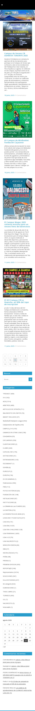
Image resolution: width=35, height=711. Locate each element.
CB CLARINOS (7, 440)
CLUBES (5, 448)
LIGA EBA (6, 526)
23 (30, 637)
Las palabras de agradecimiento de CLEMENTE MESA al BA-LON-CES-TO (17, 690)
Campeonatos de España (11, 425)
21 (22, 637)
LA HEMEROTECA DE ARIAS (12, 514)
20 (17, 637)
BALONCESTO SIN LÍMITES (12, 413)
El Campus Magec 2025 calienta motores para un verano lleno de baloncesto (17, 224)
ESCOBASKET (7, 463)
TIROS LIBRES (8, 592)
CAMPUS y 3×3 (8, 429)
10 (10, 360)
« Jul (4, 647)
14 (5, 364)
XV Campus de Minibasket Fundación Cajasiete (16, 141)
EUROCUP (6, 471)
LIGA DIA (6, 522)
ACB (4, 401)
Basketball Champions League (13, 421)
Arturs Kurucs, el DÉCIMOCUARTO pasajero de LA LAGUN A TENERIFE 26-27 (17, 675)
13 (26, 360)
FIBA (4, 487)
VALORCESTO (7, 603)
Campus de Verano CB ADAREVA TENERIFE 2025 (16, 54)
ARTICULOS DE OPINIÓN (11, 409)
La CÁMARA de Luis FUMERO (12, 506)
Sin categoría (7, 584)
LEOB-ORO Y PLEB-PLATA (12, 518)
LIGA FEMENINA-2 (9, 533)
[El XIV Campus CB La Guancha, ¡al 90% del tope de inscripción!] (17, 282)
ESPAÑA (5, 467)
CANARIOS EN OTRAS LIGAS (12, 432)
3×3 (4, 397)
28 (22, 641)
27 (17, 641)
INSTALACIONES (8, 498)
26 (13, 641)
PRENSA (5, 561)
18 (9, 637)
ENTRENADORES (8, 460)
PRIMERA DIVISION (9, 564)
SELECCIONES (7, 576)
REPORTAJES (7, 568)
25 (9, 641)
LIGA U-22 (6, 537)
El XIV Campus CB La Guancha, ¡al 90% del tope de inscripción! (16, 302)
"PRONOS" (6, 394)
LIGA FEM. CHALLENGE (10, 529)
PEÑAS (5, 557)
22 (26, 637)
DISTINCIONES (8, 456)
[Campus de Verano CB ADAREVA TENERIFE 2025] (17, 36)
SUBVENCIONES (8, 588)
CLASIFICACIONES (9, 444)
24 (5, 641)
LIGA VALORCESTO (9, 541)
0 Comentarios (21, 95)
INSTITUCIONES (8, 502)
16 (15, 364)
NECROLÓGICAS (8, 553)
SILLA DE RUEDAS (9, 580)
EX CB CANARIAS (8, 479)
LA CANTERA (7, 510)
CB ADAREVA (7, 436)
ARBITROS (6, 405)
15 (10, 364)
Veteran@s (6, 607)
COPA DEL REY (8, 452)
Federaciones (7, 483)
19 (13, 637)
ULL (4, 599)
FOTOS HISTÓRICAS (10, 491)
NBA (4, 549)
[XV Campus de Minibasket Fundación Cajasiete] (17, 119)
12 (20, 360)
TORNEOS (6, 595)
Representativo (8, 572)
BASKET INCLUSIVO (9, 417)
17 (5, 637)
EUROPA (6, 475)
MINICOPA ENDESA (9, 545)
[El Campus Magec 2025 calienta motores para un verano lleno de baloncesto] (17, 199)
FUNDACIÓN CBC (8, 495)
